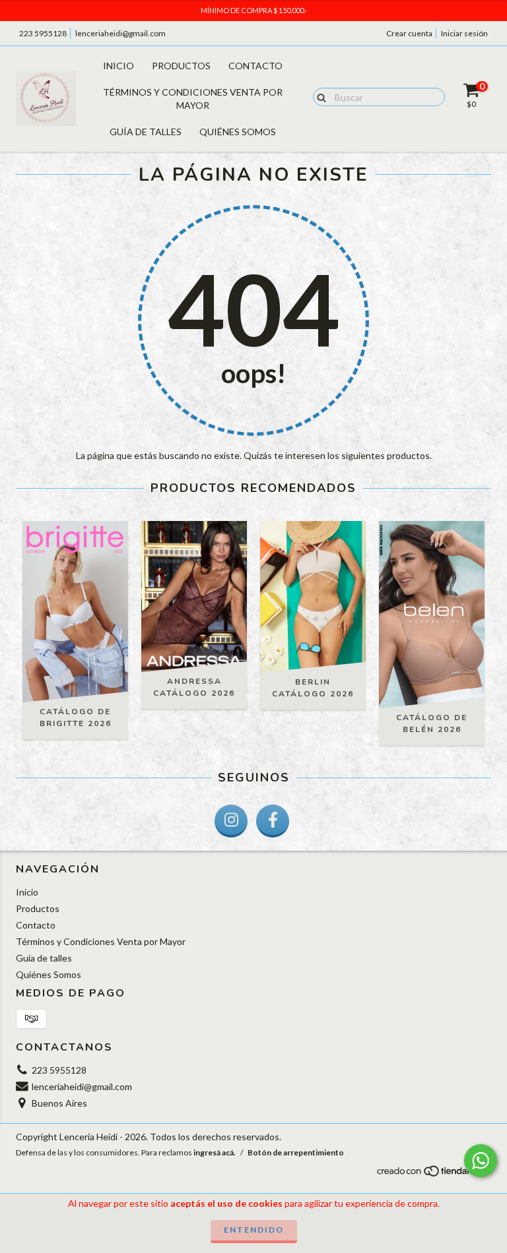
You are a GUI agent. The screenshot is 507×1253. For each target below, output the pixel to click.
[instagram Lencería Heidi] (231, 821)
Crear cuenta (409, 33)
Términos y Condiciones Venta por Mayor (193, 98)
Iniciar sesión (464, 33)
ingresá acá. (214, 1152)
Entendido (254, 1230)
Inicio (118, 65)
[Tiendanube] (433, 1174)
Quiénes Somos (237, 131)
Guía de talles (146, 131)
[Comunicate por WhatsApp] (480, 1160)
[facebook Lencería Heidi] (272, 821)
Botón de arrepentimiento (296, 1152)
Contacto (255, 65)
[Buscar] (318, 96)
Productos (181, 65)
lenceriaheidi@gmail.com (120, 33)
